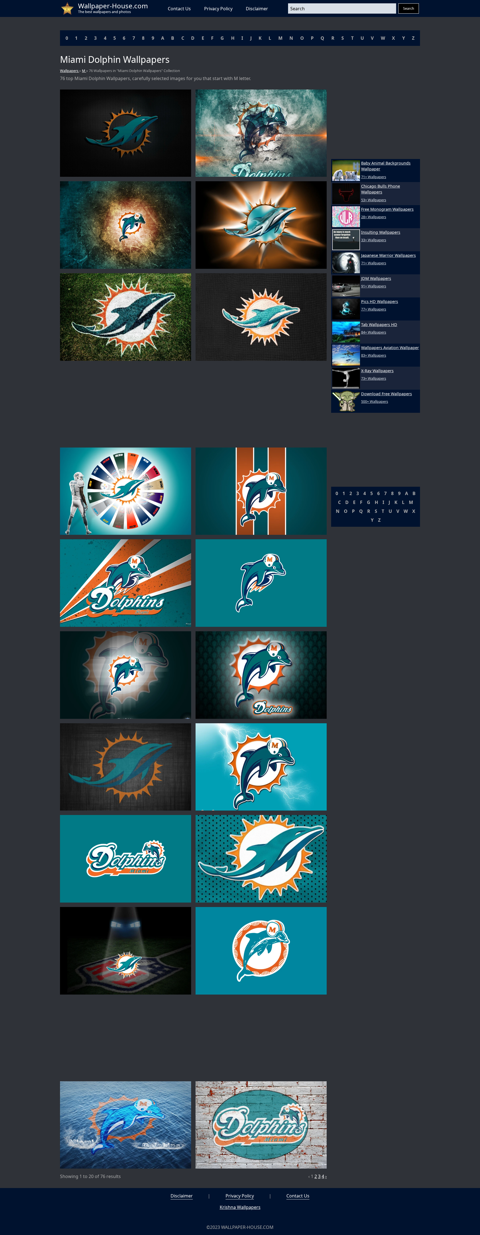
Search (408, 8)
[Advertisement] (193, 404)
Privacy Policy (218, 9)
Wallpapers (69, 70)
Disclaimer (257, 9)
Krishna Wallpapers (240, 1207)
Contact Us (179, 9)
